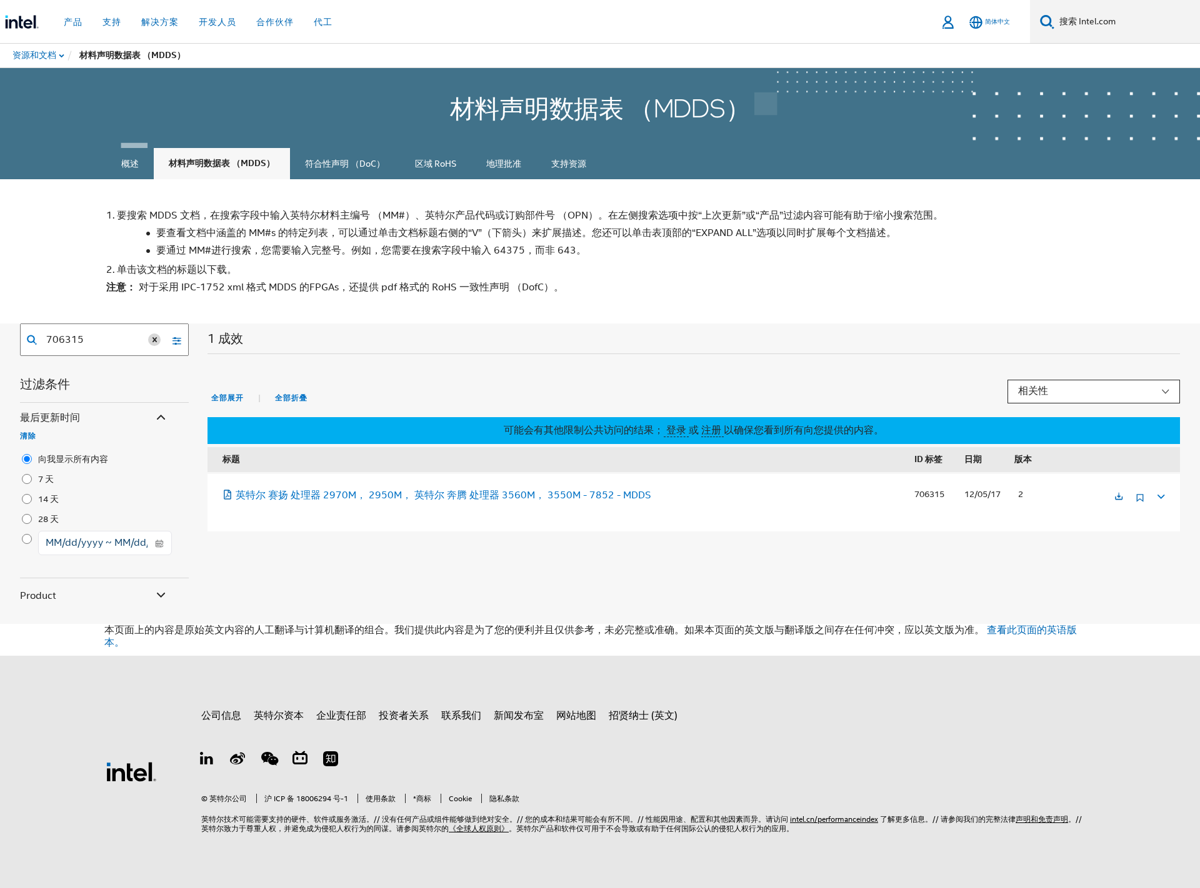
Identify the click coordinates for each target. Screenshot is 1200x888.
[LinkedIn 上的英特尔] (207, 760)
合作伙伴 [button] (275, 21)
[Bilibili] (300, 760)
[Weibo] (238, 760)
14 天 (48, 499)
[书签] (1140, 502)
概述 (130, 163)
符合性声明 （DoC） (345, 163)
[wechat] (268, 760)
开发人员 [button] (217, 21)
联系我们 (461, 715)
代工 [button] (323, 21)
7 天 (46, 479)
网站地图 (576, 715)
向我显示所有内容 (73, 459)
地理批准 (503, 163)
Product (38, 596)
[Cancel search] (154, 339)
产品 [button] (73, 21)
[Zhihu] (330, 760)
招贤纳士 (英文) (643, 715)
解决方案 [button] (160, 21)
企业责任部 (341, 715)
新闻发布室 (519, 715)
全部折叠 (291, 398)
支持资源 (568, 163)
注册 (712, 430)
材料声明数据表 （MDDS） (222, 163)
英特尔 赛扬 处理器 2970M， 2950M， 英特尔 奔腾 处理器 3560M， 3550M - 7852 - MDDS (443, 495)
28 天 (48, 519)
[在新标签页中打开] (1118, 497)
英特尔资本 (279, 715)
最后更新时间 (50, 418)
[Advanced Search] (172, 339)
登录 (676, 430)
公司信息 (221, 715)
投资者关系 (404, 715)
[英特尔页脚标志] (131, 771)
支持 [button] (111, 21)
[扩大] (1160, 495)
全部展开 (227, 398)
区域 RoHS (435, 163)
